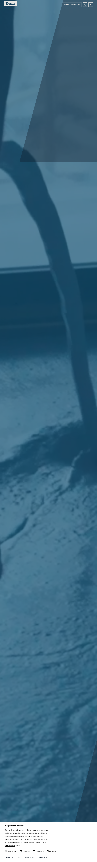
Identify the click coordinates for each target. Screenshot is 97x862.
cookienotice (10, 845)
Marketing (52, 851)
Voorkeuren (40, 851)
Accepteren (44, 857)
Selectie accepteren (26, 857)
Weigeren (9, 857)
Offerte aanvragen (72, 4)
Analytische (26, 851)
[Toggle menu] (90, 4)
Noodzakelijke (12, 851)
